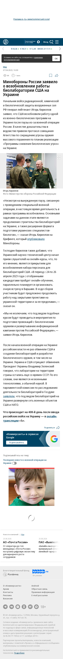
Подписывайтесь (16, 442)
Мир (5, 67)
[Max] (36, 606)
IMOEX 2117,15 (43, 48)
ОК (56, 58)
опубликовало (36, 239)
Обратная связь (39, 589)
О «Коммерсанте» (12, 585)
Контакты (8, 592)
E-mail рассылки (39, 595)
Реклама (7, 595)
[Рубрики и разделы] (57, 42)
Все (22, 534)
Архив (6, 589)
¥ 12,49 (33, 48)
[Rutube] (30, 606)
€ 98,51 (23, 48)
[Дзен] (17, 606)
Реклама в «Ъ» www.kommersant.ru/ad (31, 19)
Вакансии (8, 598)
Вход (45, 42)
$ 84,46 (14, 48)
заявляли (9, 396)
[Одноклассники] (24, 606)
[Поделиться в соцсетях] (56, 75)
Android (35, 585)
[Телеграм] (5, 606)
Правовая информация (43, 592)
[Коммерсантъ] (5, 41)
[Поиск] (51, 42)
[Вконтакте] (11, 606)
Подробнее (19, 653)
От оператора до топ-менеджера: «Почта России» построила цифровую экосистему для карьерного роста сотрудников (19, 551)
